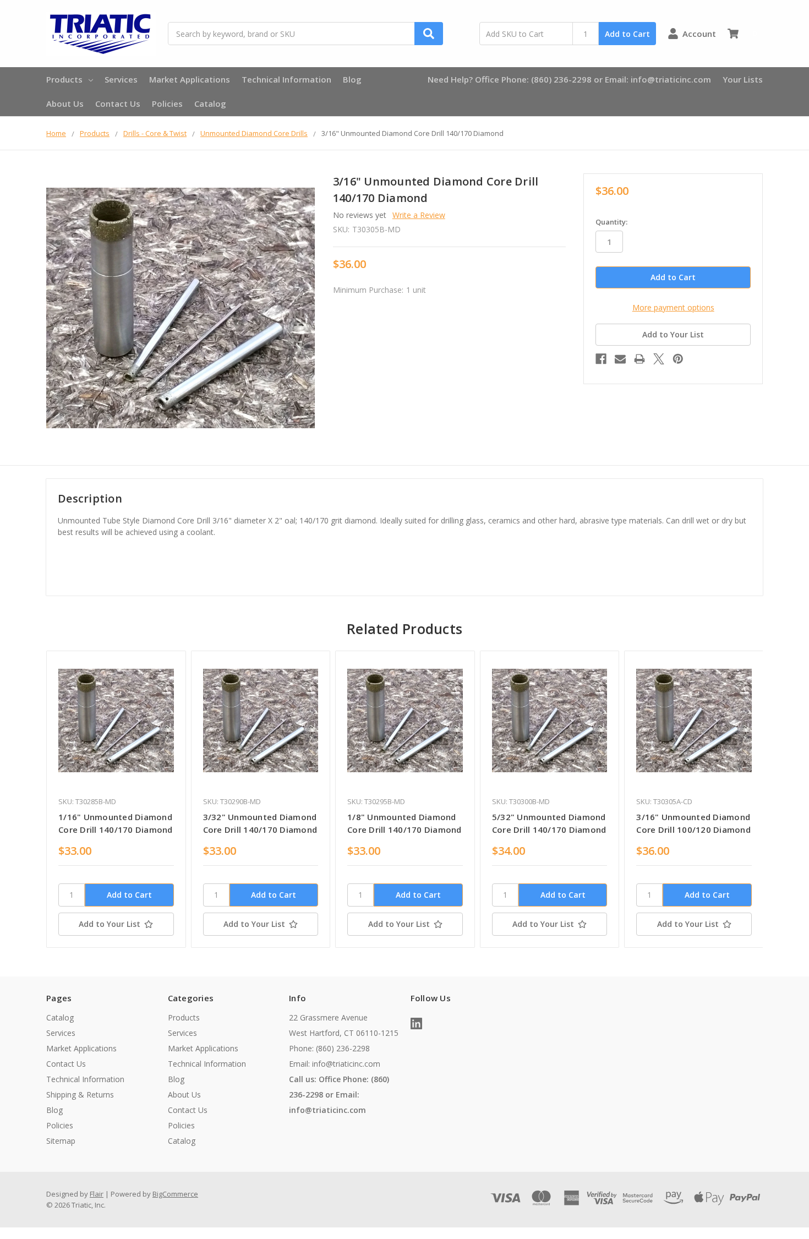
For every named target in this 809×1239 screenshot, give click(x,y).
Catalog (210, 103)
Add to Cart (627, 34)
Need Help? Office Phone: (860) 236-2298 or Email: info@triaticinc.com (569, 79)
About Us (65, 103)
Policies (167, 103)
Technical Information (286, 79)
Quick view (116, 720)
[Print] (639, 358)
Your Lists (743, 79)
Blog (352, 79)
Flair (96, 1194)
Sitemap (60, 1141)
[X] (658, 358)
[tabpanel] (115, 799)
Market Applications (189, 79)
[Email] (620, 358)
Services (121, 79)
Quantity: (611, 222)
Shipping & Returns (80, 1094)
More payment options (673, 307)
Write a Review (418, 215)
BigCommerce (175, 1194)
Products (64, 79)
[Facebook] (600, 358)
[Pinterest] (678, 358)
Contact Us (117, 103)
